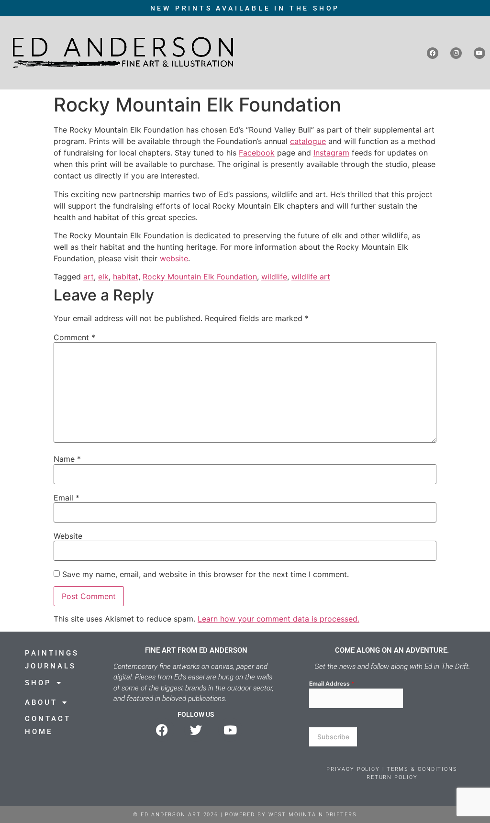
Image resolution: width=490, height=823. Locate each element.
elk (103, 276)
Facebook (257, 152)
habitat (125, 276)
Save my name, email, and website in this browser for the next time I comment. (205, 574)
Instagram (331, 152)
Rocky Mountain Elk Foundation (200, 276)
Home (39, 731)
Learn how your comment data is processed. (278, 618)
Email (66, 497)
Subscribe (333, 737)
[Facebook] (432, 53)
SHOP (38, 682)
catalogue (308, 141)
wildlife (274, 276)
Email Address (332, 683)
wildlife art (310, 276)
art (88, 276)
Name (67, 459)
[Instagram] (456, 53)
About (41, 702)
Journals (50, 666)
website (174, 258)
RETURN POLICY (392, 777)
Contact (48, 718)
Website (68, 536)
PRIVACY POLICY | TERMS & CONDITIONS (391, 769)
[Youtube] (479, 53)
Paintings (52, 653)
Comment (74, 337)
